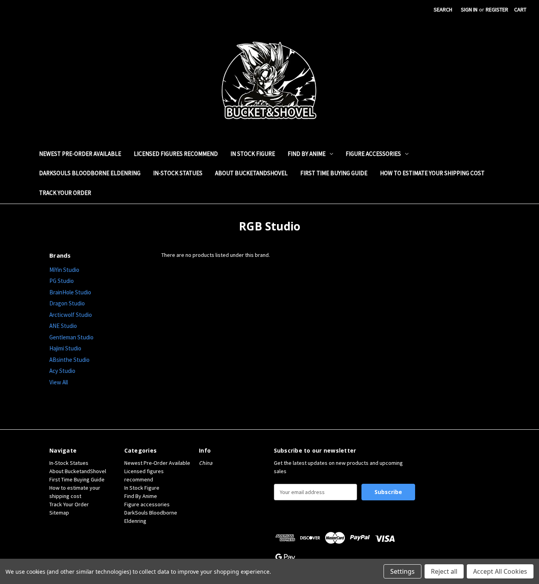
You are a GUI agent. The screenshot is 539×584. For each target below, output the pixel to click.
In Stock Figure (252, 153)
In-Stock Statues (177, 173)
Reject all (444, 571)
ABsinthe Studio (69, 359)
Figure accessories (373, 153)
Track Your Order (65, 193)
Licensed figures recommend (176, 153)
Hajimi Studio (65, 348)
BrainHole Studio (70, 292)
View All (58, 382)
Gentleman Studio (71, 337)
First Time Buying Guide (333, 173)
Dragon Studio (67, 303)
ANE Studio (63, 325)
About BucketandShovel (251, 173)
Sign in (469, 9)
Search (443, 9)
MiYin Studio (64, 269)
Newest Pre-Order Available (80, 153)
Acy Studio (62, 370)
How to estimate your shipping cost (432, 173)
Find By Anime (307, 153)
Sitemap (59, 512)
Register (497, 9)
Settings (402, 571)
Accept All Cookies (500, 571)
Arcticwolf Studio (70, 314)
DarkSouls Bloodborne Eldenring (89, 173)
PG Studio (61, 281)
